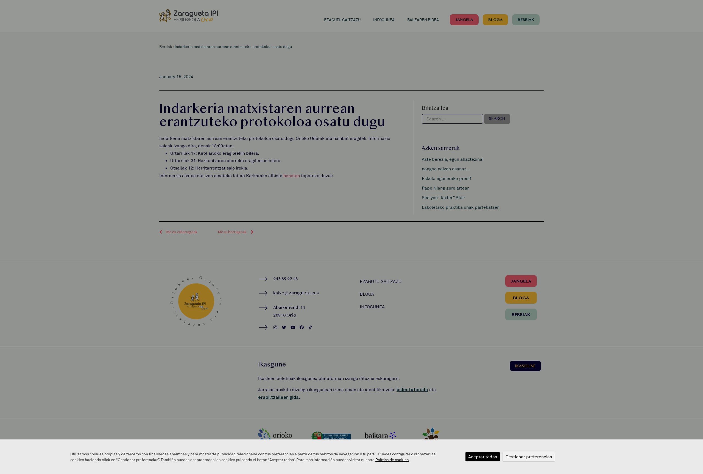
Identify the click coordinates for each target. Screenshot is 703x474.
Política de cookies (392, 459)
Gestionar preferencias (529, 456)
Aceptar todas (482, 456)
